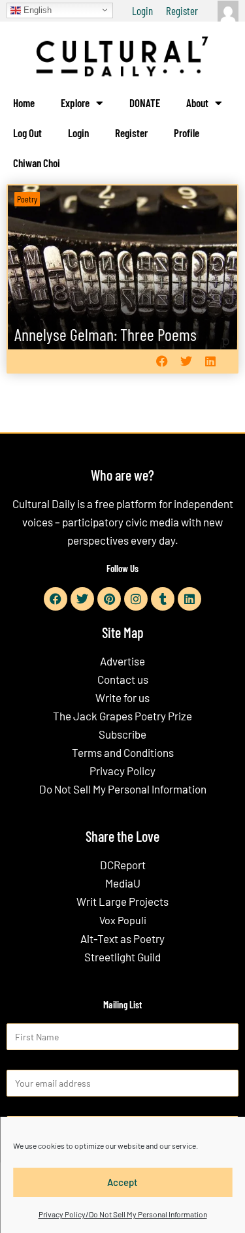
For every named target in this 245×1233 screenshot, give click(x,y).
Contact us (122, 679)
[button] (162, 361)
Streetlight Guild (122, 956)
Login (142, 10)
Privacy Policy (122, 770)
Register (182, 10)
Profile (186, 132)
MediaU (122, 882)
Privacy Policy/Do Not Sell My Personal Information (123, 1214)
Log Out (27, 132)
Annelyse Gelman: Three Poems (105, 334)
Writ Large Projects (122, 901)
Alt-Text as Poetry (122, 938)
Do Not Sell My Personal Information (122, 788)
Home (24, 102)
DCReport (123, 864)
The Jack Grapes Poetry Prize (122, 715)
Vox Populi (122, 920)
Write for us (122, 697)
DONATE (144, 102)
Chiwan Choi (36, 162)
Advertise (122, 660)
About (197, 102)
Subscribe (122, 734)
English (36, 9)
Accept (122, 1182)
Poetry (27, 198)
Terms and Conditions (123, 752)
